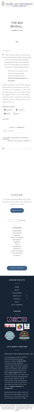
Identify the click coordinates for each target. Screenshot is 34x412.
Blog (17, 302)
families (17, 235)
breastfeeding (17, 238)
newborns (17, 231)
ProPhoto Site (22, 409)
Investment (17, 293)
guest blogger (17, 251)
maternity (17, 240)
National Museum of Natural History (15, 138)
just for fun (17, 253)
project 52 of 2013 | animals (19, 141)
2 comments (17, 127)
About (17, 290)
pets (17, 244)
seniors (17, 242)
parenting (17, 247)
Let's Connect (17, 305)
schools (17, 255)
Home (17, 287)
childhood (17, 233)
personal (17, 249)
